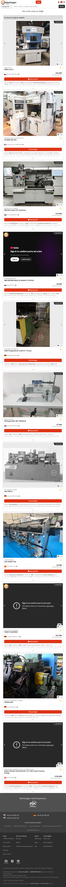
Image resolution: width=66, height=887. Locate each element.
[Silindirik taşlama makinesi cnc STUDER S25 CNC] (33, 113)
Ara (62, 6)
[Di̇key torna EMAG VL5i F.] (33, 43)
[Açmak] (33, 88)
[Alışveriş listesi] (58, 2)
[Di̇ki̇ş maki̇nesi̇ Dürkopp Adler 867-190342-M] (33, 394)
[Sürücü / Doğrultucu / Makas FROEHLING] (33, 676)
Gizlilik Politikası (35, 883)
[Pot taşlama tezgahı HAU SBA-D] (33, 465)
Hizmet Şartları (45, 883)
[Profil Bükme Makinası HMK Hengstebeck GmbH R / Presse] (33, 324)
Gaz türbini (8, 826)
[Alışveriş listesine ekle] (60, 68)
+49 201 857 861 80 (13, 815)
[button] (64, 2)
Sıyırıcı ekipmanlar (34, 826)
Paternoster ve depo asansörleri (52, 826)
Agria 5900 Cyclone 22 (20, 826)
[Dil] (61, 2)
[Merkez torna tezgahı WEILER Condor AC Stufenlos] (33, 184)
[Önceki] (4, 43)
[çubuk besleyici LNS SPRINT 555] (33, 535)
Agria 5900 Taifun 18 (33, 830)
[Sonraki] (61, 43)
